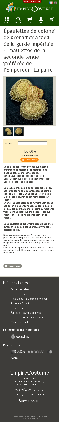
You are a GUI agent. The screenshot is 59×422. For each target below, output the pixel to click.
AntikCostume (27, 416)
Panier (52, 22)
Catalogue (7, 22)
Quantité (9, 143)
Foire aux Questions (22, 303)
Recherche (18, 22)
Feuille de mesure (20, 294)
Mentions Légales (20, 322)
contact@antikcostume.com (29, 394)
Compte (40, 22)
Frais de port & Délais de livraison (29, 298)
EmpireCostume (40, 416)
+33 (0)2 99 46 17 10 (29, 389)
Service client (18, 308)
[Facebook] (29, 408)
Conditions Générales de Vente (28, 317)
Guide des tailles (20, 289)
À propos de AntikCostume (26, 312)
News (29, 22)
